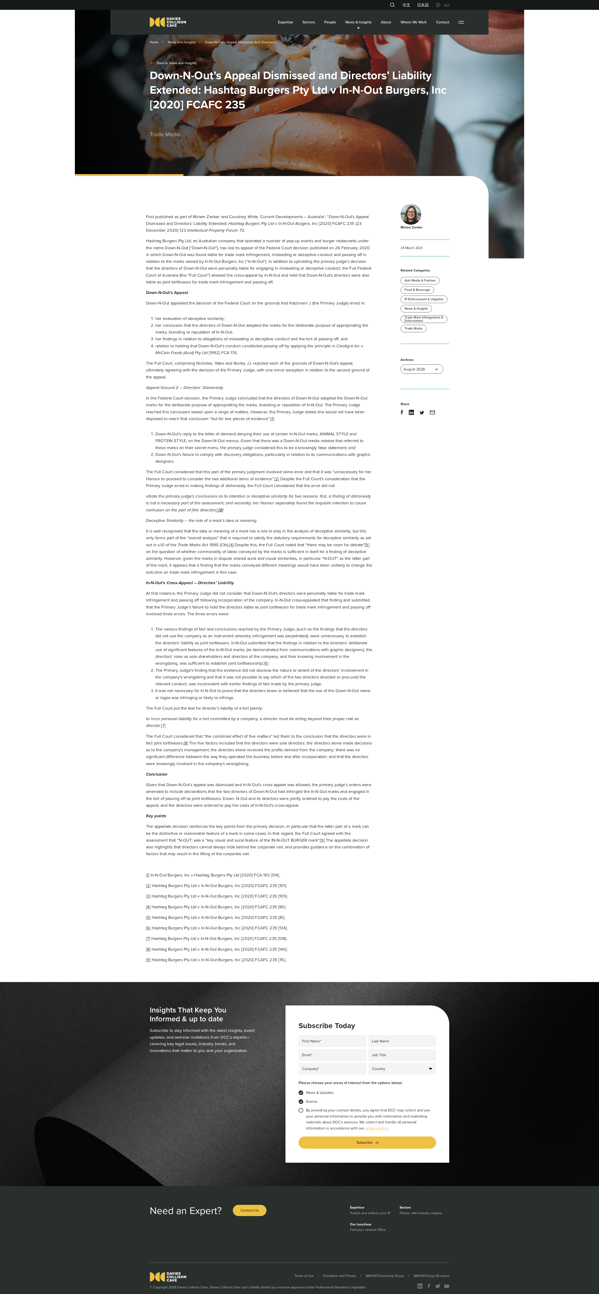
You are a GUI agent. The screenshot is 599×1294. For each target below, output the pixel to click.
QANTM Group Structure (431, 1275)
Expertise (285, 22)
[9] (322, 840)
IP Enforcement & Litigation (424, 299)
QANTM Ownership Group (384, 1275)
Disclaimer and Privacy (339, 1275)
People (330, 22)
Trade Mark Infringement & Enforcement (424, 319)
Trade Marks (414, 328)
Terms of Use (304, 1275)
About (386, 22)
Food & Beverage (417, 289)
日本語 (422, 4)
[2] (276, 479)
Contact (442, 22)
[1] (272, 419)
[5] (367, 545)
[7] (163, 725)
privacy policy (376, 1128)
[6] (266, 663)
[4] (231, 545)
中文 (406, 4)
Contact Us (250, 1210)
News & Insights (358, 22)
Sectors (309, 22)
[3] (148, 896)
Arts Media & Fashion (420, 280)
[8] (186, 743)
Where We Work (414, 22)
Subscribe (365, 1142)
